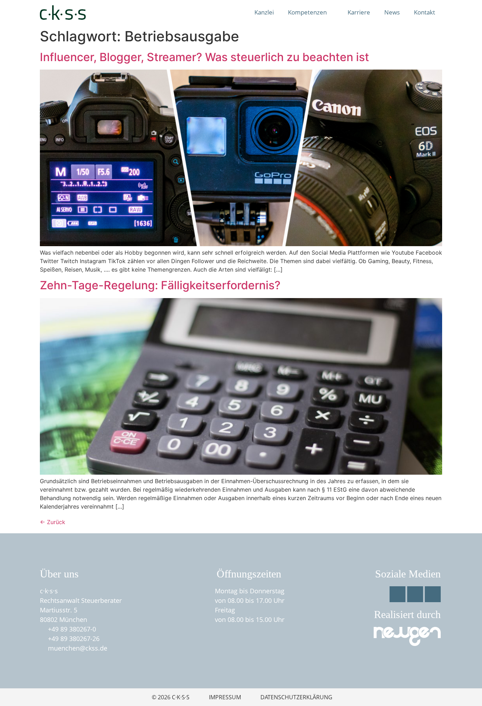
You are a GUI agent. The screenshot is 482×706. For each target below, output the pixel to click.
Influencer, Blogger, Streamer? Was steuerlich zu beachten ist (204, 57)
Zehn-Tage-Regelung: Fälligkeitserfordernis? (160, 285)
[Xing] (433, 594)
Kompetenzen (307, 12)
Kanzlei (264, 12)
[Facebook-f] (397, 594)
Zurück (52, 522)
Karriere (359, 12)
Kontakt (424, 12)
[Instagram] (415, 594)
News (392, 12)
